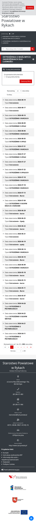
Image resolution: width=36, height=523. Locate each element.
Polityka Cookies (9, 464)
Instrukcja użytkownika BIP (12, 455)
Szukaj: (9, 95)
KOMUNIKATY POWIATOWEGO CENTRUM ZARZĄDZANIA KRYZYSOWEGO (14, 37)
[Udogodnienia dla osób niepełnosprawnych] (31, 518)
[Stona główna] (9, 34)
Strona (12, 351)
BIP (13, 34)
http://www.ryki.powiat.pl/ (18, 445)
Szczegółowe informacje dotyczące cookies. (13, 12)
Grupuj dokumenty (12, 77)
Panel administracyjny (11, 470)
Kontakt (6, 453)
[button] (27, 347)
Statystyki (6, 462)
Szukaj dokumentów (13, 69)
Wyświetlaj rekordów (18, 91)
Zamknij (30, 8)
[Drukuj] (33, 59)
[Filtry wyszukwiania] (3, 49)
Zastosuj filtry (26, 81)
